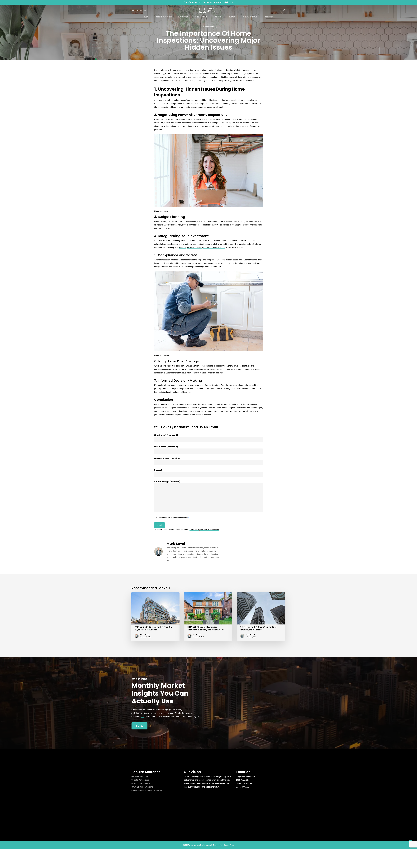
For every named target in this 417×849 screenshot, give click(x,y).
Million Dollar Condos (140, 783)
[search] (284, 10)
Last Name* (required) (166, 446)
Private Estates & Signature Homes (146, 790)
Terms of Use (217, 845)
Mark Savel (176, 543)
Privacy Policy (229, 845)
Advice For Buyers (208, 26)
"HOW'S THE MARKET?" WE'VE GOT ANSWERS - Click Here (208, 2)
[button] (139, 726)
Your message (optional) (167, 481)
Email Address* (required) (168, 458)
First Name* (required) (166, 435)
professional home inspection (241, 100)
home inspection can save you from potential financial (202, 247)
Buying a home (160, 70)
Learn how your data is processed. (204, 530)
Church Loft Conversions (142, 787)
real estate (179, 404)
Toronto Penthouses (140, 780)
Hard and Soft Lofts (139, 776)
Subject (158, 470)
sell (142, 717)
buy (224, 776)
